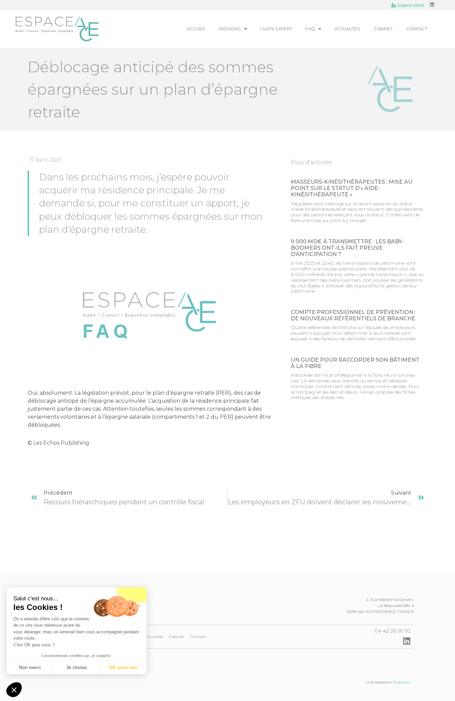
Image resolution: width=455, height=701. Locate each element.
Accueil (196, 28)
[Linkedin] (432, 4)
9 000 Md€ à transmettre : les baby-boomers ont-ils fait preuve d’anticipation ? (347, 247)
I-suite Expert (276, 28)
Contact (417, 28)
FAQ (310, 28)
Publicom (402, 682)
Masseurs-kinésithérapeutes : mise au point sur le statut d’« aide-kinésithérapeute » (351, 188)
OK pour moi (123, 667)
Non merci (30, 667)
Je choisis (76, 667)
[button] (14, 690)
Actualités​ (347, 28)
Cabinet (383, 28)
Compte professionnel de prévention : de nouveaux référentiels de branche (353, 315)
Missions (230, 28)
